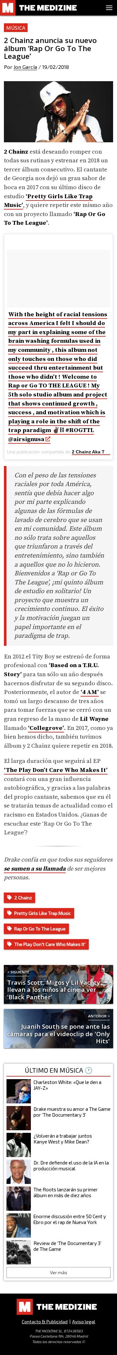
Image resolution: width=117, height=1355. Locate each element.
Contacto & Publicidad (45, 1321)
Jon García (25, 67)
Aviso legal (83, 1321)
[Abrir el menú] (109, 8)
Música (15, 28)
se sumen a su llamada (35, 869)
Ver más (58, 1272)
